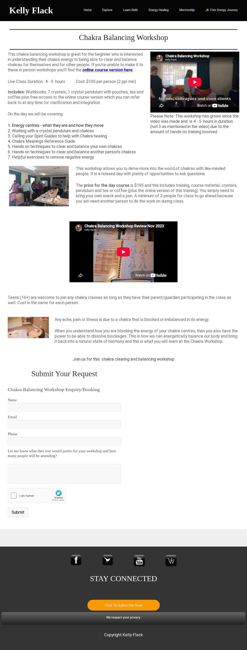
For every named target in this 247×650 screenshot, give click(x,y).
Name (12, 400)
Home (88, 10)
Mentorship (187, 10)
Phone (12, 434)
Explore (107, 10)
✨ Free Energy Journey (221, 10)
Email (12, 417)
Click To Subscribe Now (123, 605)
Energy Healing (159, 10)
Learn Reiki (130, 10)
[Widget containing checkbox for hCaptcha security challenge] (37, 495)
